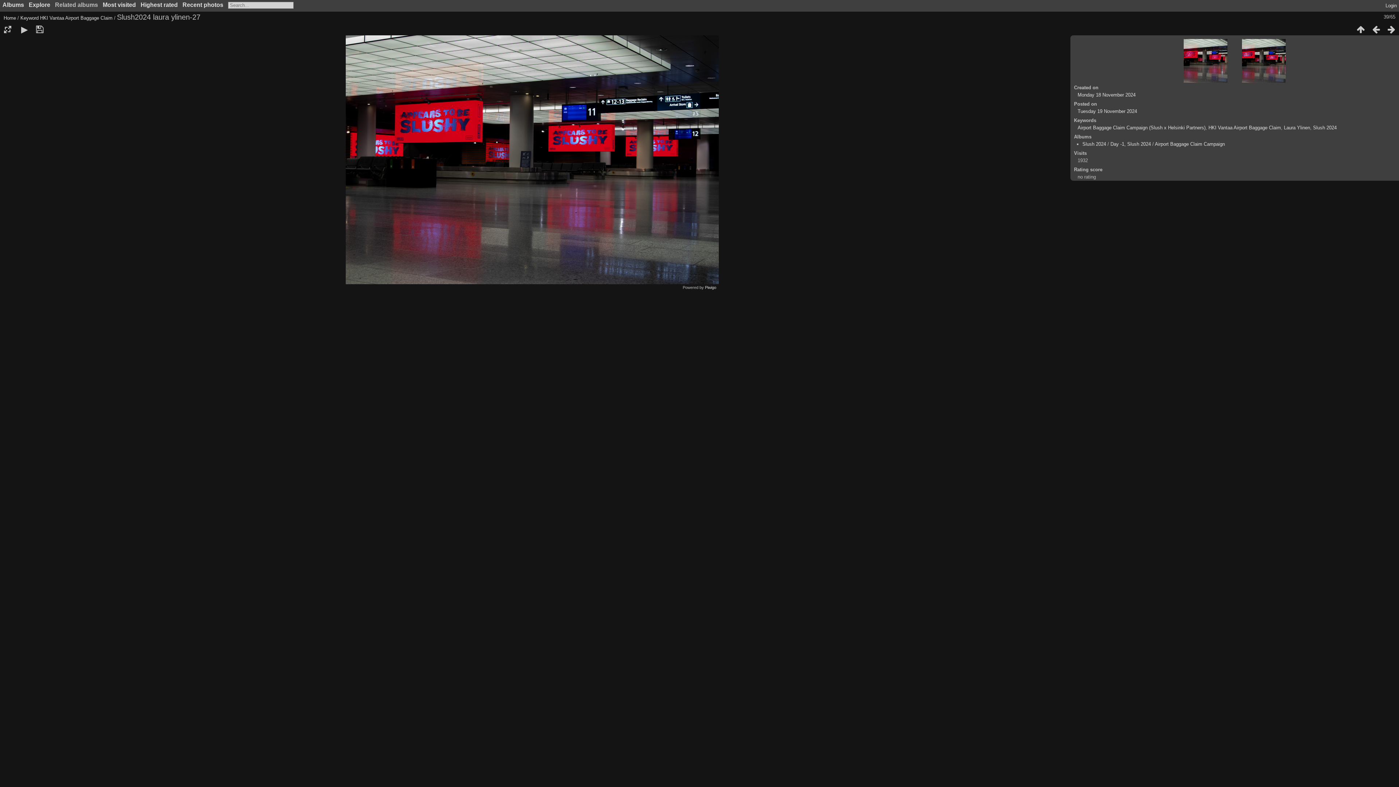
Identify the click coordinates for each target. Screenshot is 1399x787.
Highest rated (159, 5)
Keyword (29, 18)
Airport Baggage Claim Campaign (1190, 144)
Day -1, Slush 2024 (1130, 144)
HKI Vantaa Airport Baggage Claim (76, 18)
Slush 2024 (1325, 127)
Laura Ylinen (1297, 127)
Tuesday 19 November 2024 (1107, 111)
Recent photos (203, 5)
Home (10, 18)
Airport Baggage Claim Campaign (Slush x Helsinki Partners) (1142, 127)
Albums (13, 5)
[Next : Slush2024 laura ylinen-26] (1391, 29)
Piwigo (710, 287)
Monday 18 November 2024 (1107, 95)
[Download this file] (39, 29)
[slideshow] (24, 29)
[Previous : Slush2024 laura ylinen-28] (1376, 29)
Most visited (119, 5)
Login (1391, 5)
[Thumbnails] (1360, 29)
